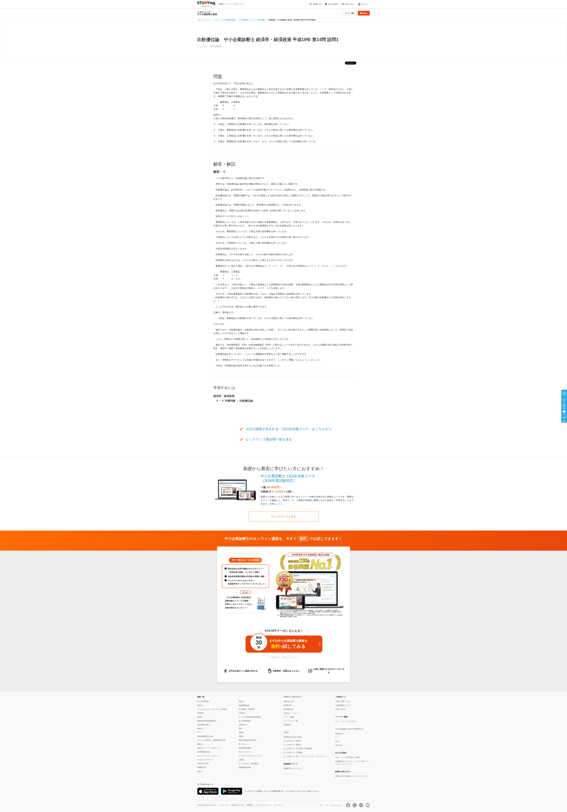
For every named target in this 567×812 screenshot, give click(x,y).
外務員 (241, 733)
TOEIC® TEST (203, 764)
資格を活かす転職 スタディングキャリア (351, 776)
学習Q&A (287, 725)
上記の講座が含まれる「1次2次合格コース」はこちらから (289, 429)
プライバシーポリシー (263, 805)
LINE (337, 741)
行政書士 (242, 713)
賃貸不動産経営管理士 (247, 740)
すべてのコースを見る (283, 516)
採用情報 (287, 709)
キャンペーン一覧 (291, 721)
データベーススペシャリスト (250, 756)
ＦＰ (199, 733)
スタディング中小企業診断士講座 (207, 13)
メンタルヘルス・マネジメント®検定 (212, 709)
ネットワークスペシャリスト (208, 756)
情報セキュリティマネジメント (209, 748)
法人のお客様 (333, 4)
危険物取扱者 (244, 705)
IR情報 (286, 705)
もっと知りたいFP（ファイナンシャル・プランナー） (305, 756)
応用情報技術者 (203, 752)
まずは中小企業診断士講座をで (282, 642)
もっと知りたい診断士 (292, 741)
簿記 (240, 729)
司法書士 (200, 713)
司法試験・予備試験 (247, 709)
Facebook (339, 734)
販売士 (200, 705)
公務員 (241, 760)
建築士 (200, 744)
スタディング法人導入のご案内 (347, 757)
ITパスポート (244, 744)
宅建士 (241, 736)
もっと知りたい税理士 (292, 745)
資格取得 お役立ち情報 (293, 737)
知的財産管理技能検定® (206, 721)
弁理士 (200, 717)
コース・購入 (350, 13)
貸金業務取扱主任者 (205, 736)
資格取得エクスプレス (292, 768)
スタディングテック (205, 760)
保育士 (200, 771)
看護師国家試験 (245, 767)
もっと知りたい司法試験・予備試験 (298, 748)
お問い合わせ (349, 4)
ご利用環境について (343, 705)
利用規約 (249, 805)
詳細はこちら (276, 503)
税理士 (200, 729)
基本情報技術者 (245, 748)
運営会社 (287, 701)
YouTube (338, 745)
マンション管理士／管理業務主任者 (211, 740)
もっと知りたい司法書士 (293, 752)
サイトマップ (279, 805)
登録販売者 (201, 767)
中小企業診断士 (203, 701)
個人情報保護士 (245, 721)
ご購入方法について (343, 701)
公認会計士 (243, 725)
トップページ (224, 805)
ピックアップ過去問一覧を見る (269, 439)
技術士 (241, 701)
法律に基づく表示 (237, 805)
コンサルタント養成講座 (248, 764)
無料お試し (364, 13)
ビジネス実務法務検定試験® (250, 717)
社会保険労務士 (203, 725)
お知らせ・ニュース (291, 713)
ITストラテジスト (245, 752)
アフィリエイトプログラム (345, 721)
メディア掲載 (289, 717)
